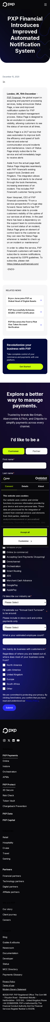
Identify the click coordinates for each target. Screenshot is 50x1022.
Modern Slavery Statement (14, 989)
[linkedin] (13, 740)
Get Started (25, 366)
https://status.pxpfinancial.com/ (23, 264)
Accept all (25, 532)
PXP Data (8, 813)
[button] (45, 4)
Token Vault (9, 800)
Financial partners (12, 876)
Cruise (6, 848)
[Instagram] (4, 740)
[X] (9, 740)
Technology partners (13, 881)
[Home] (9, 4)
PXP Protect (9, 784)
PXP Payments (10, 755)
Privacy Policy (32, 700)
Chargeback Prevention (15, 806)
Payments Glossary (12, 974)
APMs (6, 777)
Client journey (10, 914)
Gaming (6, 858)
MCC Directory (10, 969)
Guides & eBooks (11, 942)
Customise (24, 541)
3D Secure (8, 790)
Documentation (10, 953)
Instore (6, 766)
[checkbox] (24, 568)
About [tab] (41, 486)
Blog (5, 937)
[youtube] (18, 740)
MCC (4, 1011)
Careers (7, 920)
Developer (8, 958)
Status (6, 964)
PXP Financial (14, 97)
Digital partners (10, 886)
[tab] (13, 451)
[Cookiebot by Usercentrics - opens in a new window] (35, 479)
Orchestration (10, 771)
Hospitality (8, 842)
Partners (7, 869)
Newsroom (8, 947)
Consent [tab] (9, 486)
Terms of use (8, 985)
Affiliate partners (11, 892)
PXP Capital (9, 820)
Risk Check (8, 795)
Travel (6, 853)
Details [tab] (25, 486)
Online (6, 761)
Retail (5, 837)
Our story (7, 909)
